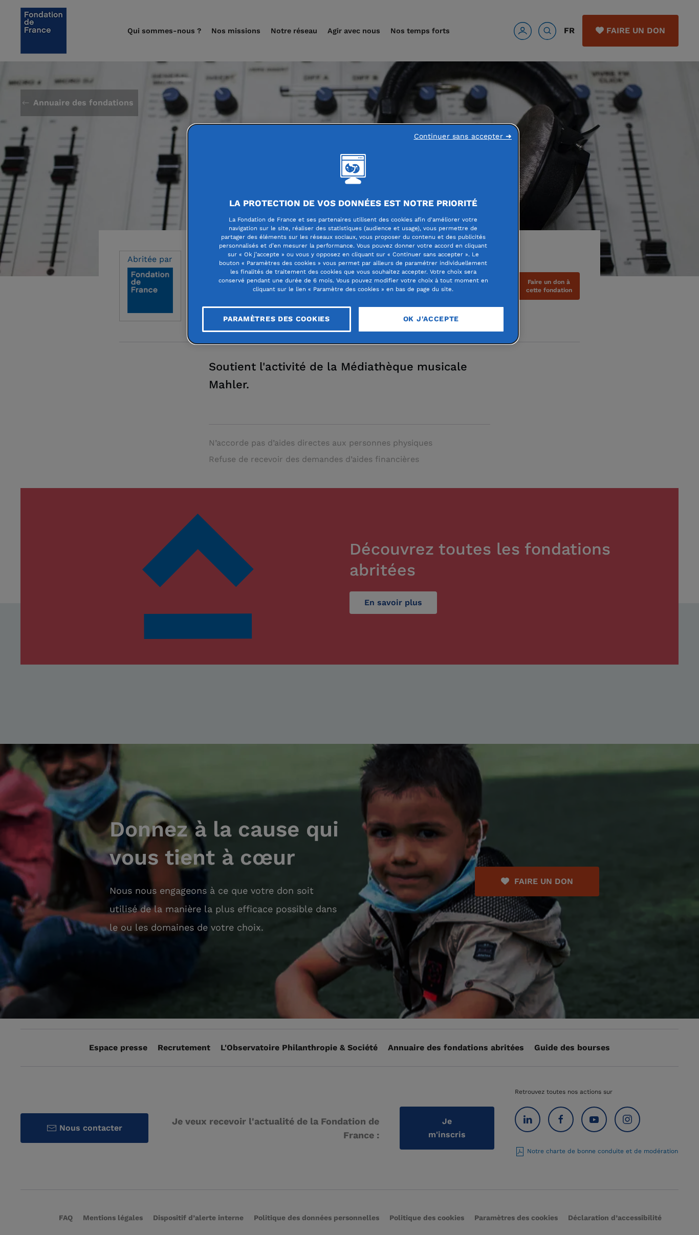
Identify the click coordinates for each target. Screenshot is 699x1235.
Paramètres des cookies (276, 319)
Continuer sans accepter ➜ (463, 136)
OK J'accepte (431, 319)
